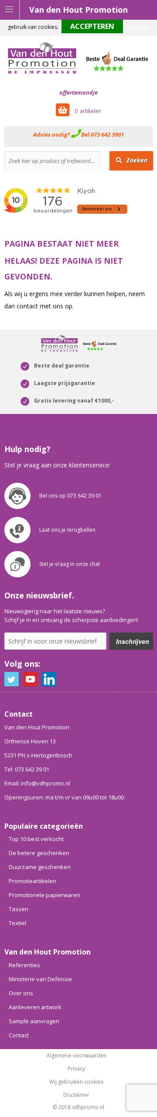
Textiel (17, 923)
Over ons (21, 993)
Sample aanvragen (34, 1021)
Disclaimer (76, 1095)
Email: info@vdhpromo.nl (37, 783)
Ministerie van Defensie (40, 979)
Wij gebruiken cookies (76, 1082)
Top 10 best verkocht (36, 839)
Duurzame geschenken (40, 867)
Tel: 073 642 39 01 (26, 769)
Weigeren (138, 27)
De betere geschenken (39, 853)
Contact (19, 1035)
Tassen (18, 909)
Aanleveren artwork (35, 1007)
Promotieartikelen (32, 881)
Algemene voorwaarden (76, 1055)
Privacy (76, 1069)
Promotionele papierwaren (44, 895)
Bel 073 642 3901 (102, 134)
